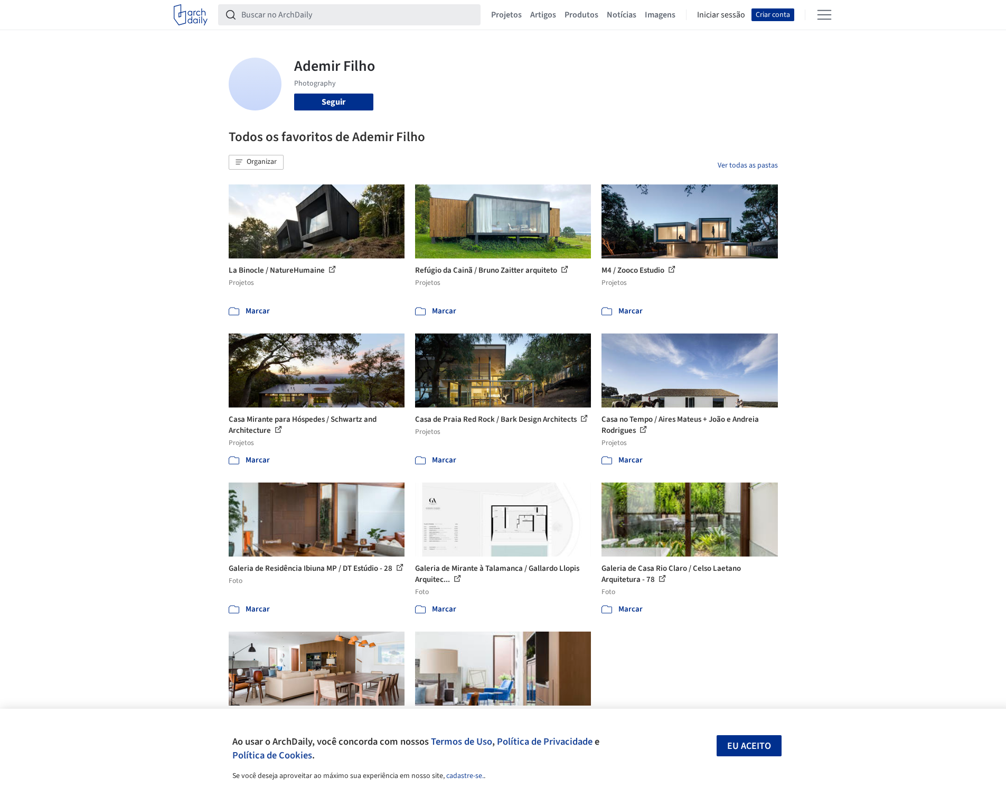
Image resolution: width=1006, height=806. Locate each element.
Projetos (506, 15)
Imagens (660, 15)
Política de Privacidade (545, 741)
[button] (256, 162)
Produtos (581, 15)
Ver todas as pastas (748, 165)
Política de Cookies (272, 755)
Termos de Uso (461, 741)
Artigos (543, 15)
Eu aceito (749, 746)
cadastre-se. (465, 776)
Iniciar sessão (721, 15)
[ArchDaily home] (191, 14)
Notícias (621, 15)
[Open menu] (824, 14)
